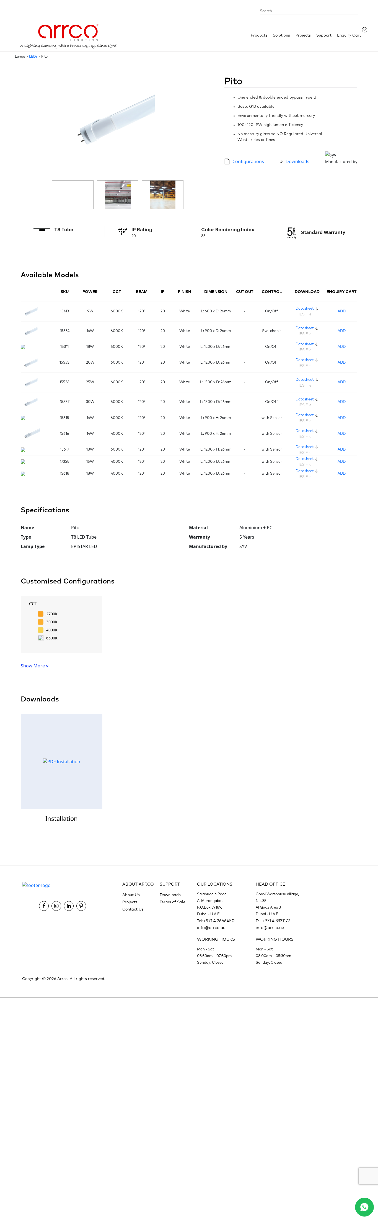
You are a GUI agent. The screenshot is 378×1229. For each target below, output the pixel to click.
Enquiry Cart (349, 35)
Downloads (297, 161)
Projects (303, 35)
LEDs (33, 56)
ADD (342, 311)
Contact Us (133, 909)
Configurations (248, 161)
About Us (131, 895)
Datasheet (305, 308)
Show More (33, 666)
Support (324, 35)
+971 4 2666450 (219, 921)
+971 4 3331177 (276, 921)
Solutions (281, 35)
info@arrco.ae (211, 928)
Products (259, 35)
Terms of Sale (172, 902)
